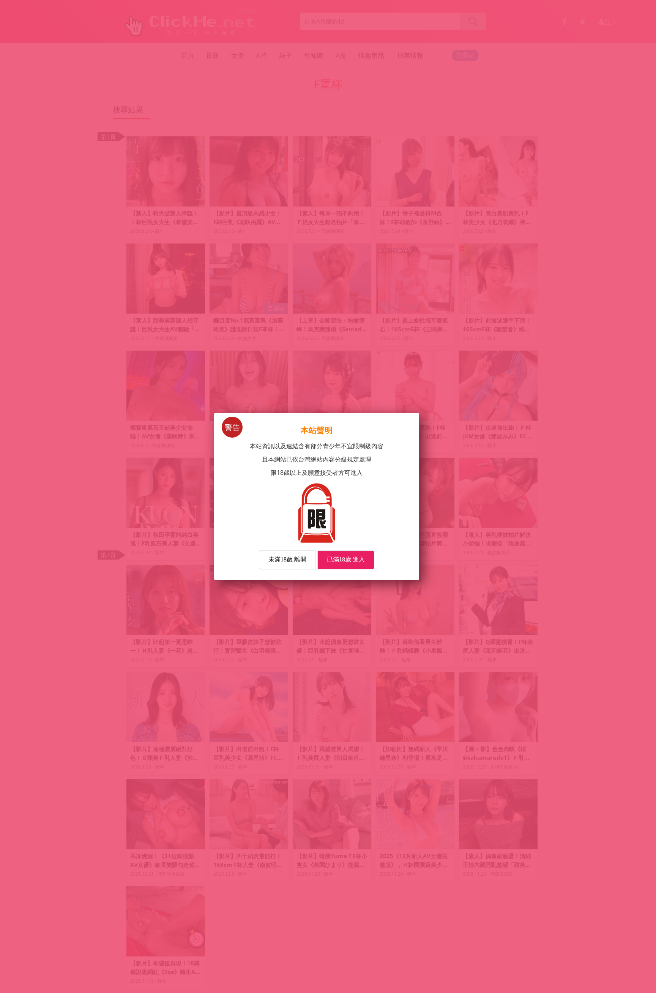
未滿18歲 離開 (287, 559)
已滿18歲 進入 (346, 559)
